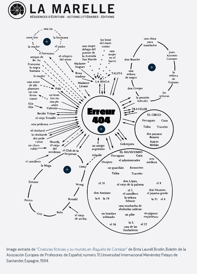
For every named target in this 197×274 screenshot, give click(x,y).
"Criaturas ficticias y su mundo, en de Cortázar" (81, 249)
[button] (101, 129)
